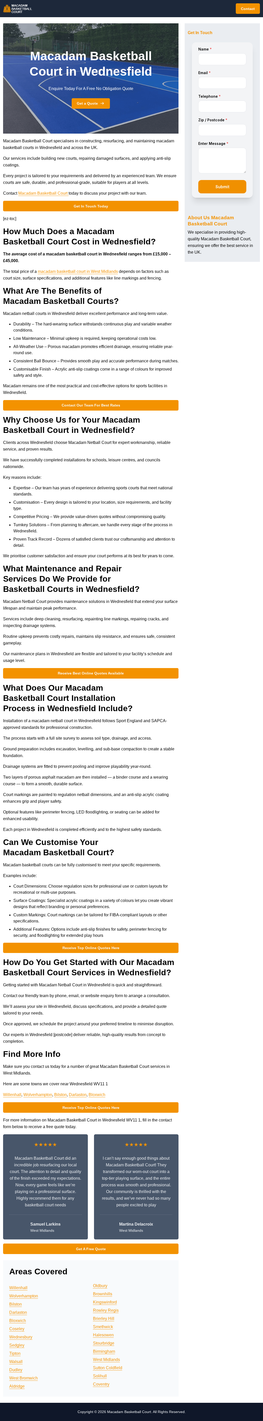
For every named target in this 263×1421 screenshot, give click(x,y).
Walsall (16, 1361)
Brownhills (102, 1294)
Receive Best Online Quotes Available (91, 673)
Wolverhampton (37, 1094)
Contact (248, 9)
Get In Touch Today (91, 206)
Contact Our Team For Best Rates (91, 405)
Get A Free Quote (91, 1249)
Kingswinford (105, 1302)
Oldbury (100, 1286)
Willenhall (12, 1094)
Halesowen (103, 1335)
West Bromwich (23, 1378)
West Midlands (106, 1359)
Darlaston (78, 1094)
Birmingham (104, 1351)
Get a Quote (87, 103)
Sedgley (16, 1345)
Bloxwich (97, 1094)
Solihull (100, 1376)
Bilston (60, 1094)
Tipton (15, 1353)
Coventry (101, 1384)
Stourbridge (103, 1343)
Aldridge (17, 1386)
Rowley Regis (106, 1310)
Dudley (15, 1370)
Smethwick (103, 1327)
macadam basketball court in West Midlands (78, 271)
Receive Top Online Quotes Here (90, 948)
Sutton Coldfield (107, 1368)
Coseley (16, 1329)
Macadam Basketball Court (43, 193)
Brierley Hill (103, 1318)
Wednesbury (20, 1337)
